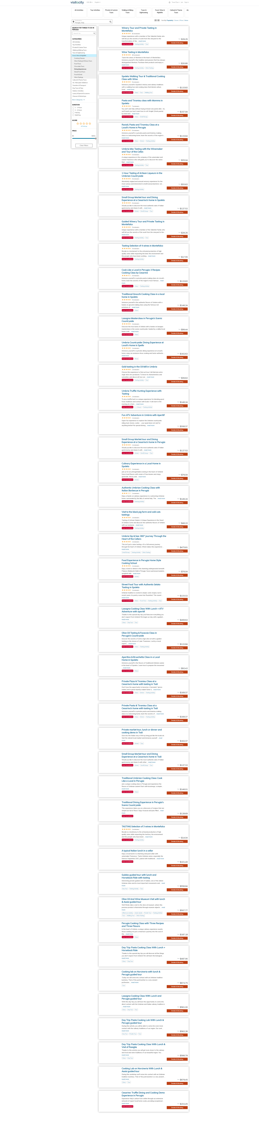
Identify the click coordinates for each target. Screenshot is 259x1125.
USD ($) (89, 2)
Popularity (170, 20)
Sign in (186, 2)
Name (186, 20)
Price (181, 20)
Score (176, 20)
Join (182, 2)
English (97, 2)
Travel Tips (175, 2)
